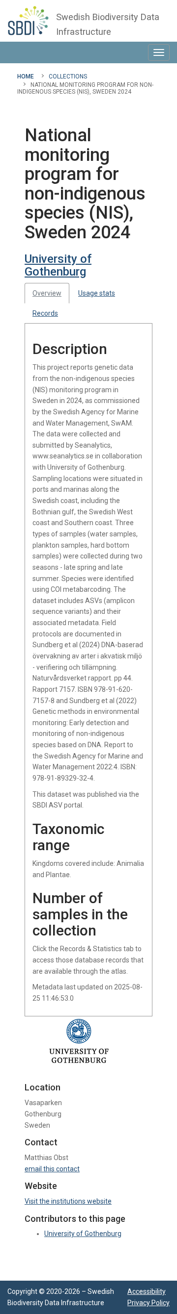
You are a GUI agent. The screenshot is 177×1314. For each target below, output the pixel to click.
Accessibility (146, 1291)
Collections (68, 76)
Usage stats (96, 293)
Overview (46, 293)
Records (45, 313)
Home (25, 76)
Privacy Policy (148, 1303)
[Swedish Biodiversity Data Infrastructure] (28, 20)
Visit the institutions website (68, 1201)
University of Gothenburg (58, 265)
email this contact (52, 1169)
